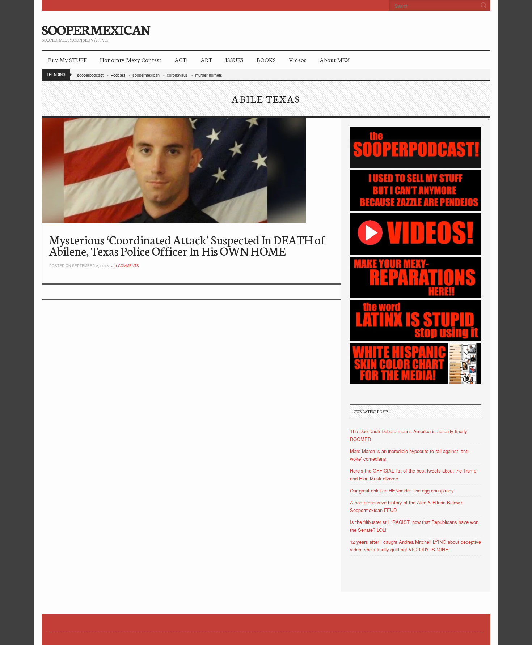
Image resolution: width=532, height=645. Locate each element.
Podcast (118, 75)
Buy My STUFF (67, 59)
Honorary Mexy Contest (130, 59)
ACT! (180, 59)
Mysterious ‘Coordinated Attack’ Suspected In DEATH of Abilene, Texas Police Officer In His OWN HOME (187, 245)
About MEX (335, 59)
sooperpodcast (90, 75)
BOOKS (266, 59)
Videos (298, 59)
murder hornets (208, 75)
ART (206, 59)
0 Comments (127, 265)
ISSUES (234, 59)
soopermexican (146, 75)
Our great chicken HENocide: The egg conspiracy (402, 490)
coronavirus (177, 75)
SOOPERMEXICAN (96, 29)
